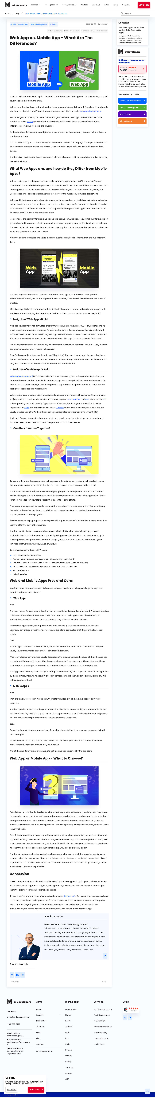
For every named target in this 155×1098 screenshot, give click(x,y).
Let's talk (144, 4)
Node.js (68, 1061)
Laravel (68, 1056)
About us (96, 5)
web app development (90, 111)
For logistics (50, 5)
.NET (67, 1079)
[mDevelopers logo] (16, 5)
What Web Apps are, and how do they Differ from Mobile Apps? (131, 30)
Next (104, 981)
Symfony (69, 1067)
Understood (34, 1089)
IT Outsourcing (100, 1032)
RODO (107, 5)
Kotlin (67, 1021)
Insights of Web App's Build (129, 36)
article (30, 121)
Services (34, 5)
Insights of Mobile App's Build (130, 38)
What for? (11, 1089)
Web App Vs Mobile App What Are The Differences (46, 13)
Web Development (102, 1015)
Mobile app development (21, 376)
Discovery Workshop (103, 1026)
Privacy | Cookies (12, 1095)
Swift (26, 407)
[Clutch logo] (132, 69)
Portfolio (84, 5)
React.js (68, 1050)
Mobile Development (103, 1009)
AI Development (101, 1038)
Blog (116, 5)
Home (7, 13)
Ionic (87, 399)
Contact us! (69, 896)
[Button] (105, 956)
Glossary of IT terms (44, 1051)
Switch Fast (99, 1044)
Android (60, 407)
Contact (125, 5)
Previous (14, 981)
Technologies (68, 5)
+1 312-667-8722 (13, 1024)
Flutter (68, 1015)
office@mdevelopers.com (18, 1017)
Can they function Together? (130, 40)
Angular (68, 1073)
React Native (74, 399)
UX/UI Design (99, 1021)
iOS (104, 399)
